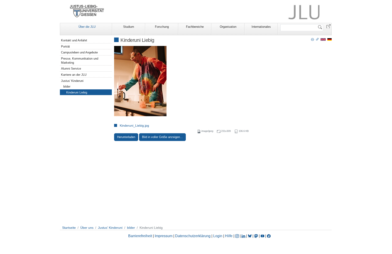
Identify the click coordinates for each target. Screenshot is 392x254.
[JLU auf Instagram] (237, 236)
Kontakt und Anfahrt (74, 40)
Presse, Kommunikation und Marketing (79, 60)
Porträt (65, 46)
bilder (66, 86)
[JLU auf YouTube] (262, 236)
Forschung (162, 26)
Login (218, 236)
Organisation (228, 26)
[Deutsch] (329, 39)
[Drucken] (312, 39)
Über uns (86, 227)
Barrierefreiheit (140, 236)
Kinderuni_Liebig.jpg (134, 125)
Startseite (69, 227)
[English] (323, 39)
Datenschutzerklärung (193, 236)
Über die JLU (87, 26)
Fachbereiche (195, 26)
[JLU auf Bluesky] (250, 236)
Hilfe (229, 236)
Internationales (261, 26)
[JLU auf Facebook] (269, 236)
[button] (328, 26)
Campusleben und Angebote (79, 52)
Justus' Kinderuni (72, 81)
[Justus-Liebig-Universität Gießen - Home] (87, 11)
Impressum (163, 236)
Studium (128, 26)
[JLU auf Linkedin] (244, 236)
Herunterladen (126, 137)
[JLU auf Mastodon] (256, 236)
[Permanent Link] (317, 39)
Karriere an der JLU (73, 74)
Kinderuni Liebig (76, 92)
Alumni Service (71, 68)
